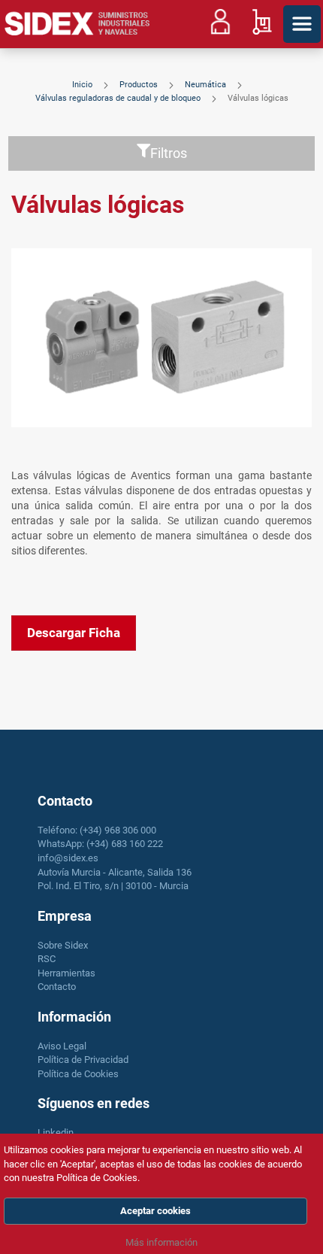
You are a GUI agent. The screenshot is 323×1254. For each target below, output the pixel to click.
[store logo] (77, 24)
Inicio (83, 85)
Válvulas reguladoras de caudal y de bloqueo (119, 98)
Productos (139, 85)
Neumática (206, 85)
